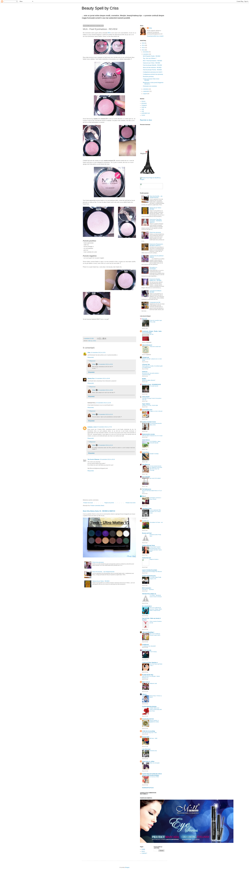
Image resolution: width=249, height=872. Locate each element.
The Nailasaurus (146, 489)
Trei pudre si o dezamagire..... (153, 268)
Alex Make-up (146, 464)
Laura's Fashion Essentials (149, 570)
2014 (143, 45)
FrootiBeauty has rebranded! (149, 646)
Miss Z (144, 496)
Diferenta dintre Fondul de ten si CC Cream (152, 435)
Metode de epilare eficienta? (148, 380)
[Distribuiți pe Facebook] (103, 338)
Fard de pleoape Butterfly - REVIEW (152, 65)
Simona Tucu (91, 378)
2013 (143, 47)
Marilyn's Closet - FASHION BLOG (151, 384)
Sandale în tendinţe (154, 453)
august (145, 93)
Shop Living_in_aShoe (148, 761)
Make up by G (146, 682)
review (94, 340)
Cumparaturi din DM (154, 302)
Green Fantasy (153, 651)
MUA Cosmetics (146, 588)
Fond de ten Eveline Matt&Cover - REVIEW (155, 279)
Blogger (127, 867)
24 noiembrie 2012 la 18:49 (102, 378)
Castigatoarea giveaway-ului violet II (152, 72)
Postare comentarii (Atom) (97, 505)
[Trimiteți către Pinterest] (105, 338)
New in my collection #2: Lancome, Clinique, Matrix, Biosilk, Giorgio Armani (156, 609)
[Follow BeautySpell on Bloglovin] (147, 173)
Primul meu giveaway (98, 562)
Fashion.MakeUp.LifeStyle (149, 706)
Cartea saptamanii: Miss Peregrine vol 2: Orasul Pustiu (155, 511)
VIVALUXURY (146, 397)
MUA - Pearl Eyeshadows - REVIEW (152, 60)
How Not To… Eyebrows (148, 589)
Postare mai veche (130, 502)
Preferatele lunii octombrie (150, 86)
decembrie (146, 52)
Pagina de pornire (109, 502)
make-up (90, 340)
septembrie (146, 91)
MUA (109, 33)
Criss (93, 364)
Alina (89, 352)
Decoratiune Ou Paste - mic (156, 522)
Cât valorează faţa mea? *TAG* (149, 732)
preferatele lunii (146, 113)
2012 (143, 50)
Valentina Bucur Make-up (149, 593)
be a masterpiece (147, 606)
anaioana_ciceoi (92, 427)
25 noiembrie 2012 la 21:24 (105, 445)
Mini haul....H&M (153, 738)
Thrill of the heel (146, 558)
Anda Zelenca (146, 440)
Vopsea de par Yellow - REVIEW (100, 581)
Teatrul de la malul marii (155, 346)
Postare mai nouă (88, 502)
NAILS (143, 851)
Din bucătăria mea (147, 409)
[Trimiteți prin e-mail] (98, 338)
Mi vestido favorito (154, 386)
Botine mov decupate (155, 762)
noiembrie (146, 54)
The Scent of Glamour (94, 459)
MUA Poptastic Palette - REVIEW (151, 56)
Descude (144, 319)
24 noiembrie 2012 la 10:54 (105, 364)
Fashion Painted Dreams (149, 575)
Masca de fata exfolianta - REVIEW (152, 67)
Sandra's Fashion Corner (149, 422)
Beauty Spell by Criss (100, 8)
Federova (144, 371)
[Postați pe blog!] (100, 338)
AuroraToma (145, 452)
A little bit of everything (148, 731)
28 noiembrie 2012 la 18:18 (107, 459)
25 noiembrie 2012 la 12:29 (103, 402)
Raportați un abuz (146, 120)
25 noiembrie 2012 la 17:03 (104, 427)
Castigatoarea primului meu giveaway (153, 74)
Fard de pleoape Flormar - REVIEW (152, 69)
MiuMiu (144, 378)
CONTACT (144, 853)
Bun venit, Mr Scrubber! (155, 478)
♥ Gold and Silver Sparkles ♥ (150, 662)
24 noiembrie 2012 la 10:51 (98, 352)
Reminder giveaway (148, 76)
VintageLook (145, 357)
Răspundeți (91, 357)
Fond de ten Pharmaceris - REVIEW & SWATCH (156, 244)
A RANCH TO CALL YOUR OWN (150, 405)
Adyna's (144, 694)
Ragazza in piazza (154, 559)
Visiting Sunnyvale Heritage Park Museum (152, 571)
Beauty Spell (145, 737)
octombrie (146, 89)
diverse (143, 101)
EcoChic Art (145, 521)
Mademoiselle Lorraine (148, 434)
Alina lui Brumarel (147, 345)
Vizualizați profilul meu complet (155, 36)
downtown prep (153, 750)
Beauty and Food (146, 533)
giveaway (144, 103)
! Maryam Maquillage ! (148, 632)
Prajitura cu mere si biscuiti (156, 411)
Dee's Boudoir (146, 476)
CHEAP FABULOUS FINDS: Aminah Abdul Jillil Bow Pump (155, 709)
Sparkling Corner (147, 508)
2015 (143, 43)
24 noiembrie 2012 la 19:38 (105, 390)
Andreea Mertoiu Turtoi (148, 545)
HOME (143, 849)
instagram (144, 105)
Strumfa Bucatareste (148, 719)
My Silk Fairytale (146, 650)
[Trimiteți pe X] (102, 338)
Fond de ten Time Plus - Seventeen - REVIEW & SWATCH (155, 221)
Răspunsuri (92, 361)
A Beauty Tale (146, 364)
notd (143, 109)
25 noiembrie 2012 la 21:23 (105, 414)
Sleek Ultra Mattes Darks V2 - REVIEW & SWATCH (99, 511)
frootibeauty (145, 644)
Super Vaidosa (146, 404)
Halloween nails (153, 683)
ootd (143, 111)
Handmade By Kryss (148, 787)
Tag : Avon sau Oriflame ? (149, 58)
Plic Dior (151, 334)
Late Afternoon (146, 749)
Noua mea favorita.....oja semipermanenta (103, 571)
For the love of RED (154, 776)
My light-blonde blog (147, 674)
